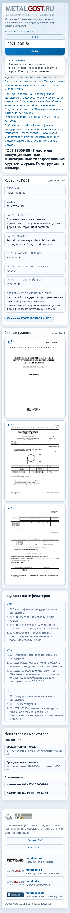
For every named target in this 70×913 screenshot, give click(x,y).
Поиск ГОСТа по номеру (19, 31)
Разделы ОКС (35, 840)
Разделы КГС (35, 847)
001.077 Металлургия (23, 704)
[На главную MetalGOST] (9, 816)
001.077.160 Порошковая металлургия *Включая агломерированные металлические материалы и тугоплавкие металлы (36, 713)
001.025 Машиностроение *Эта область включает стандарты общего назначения (36, 664)
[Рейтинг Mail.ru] (23, 816)
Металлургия (30, 133)
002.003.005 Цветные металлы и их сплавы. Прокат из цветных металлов (34, 626)
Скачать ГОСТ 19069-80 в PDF (29, 318)
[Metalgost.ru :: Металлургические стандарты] (29, 11)
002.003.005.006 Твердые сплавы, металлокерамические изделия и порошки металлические (31, 636)
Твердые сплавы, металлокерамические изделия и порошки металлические (34, 85)
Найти (35, 51)
